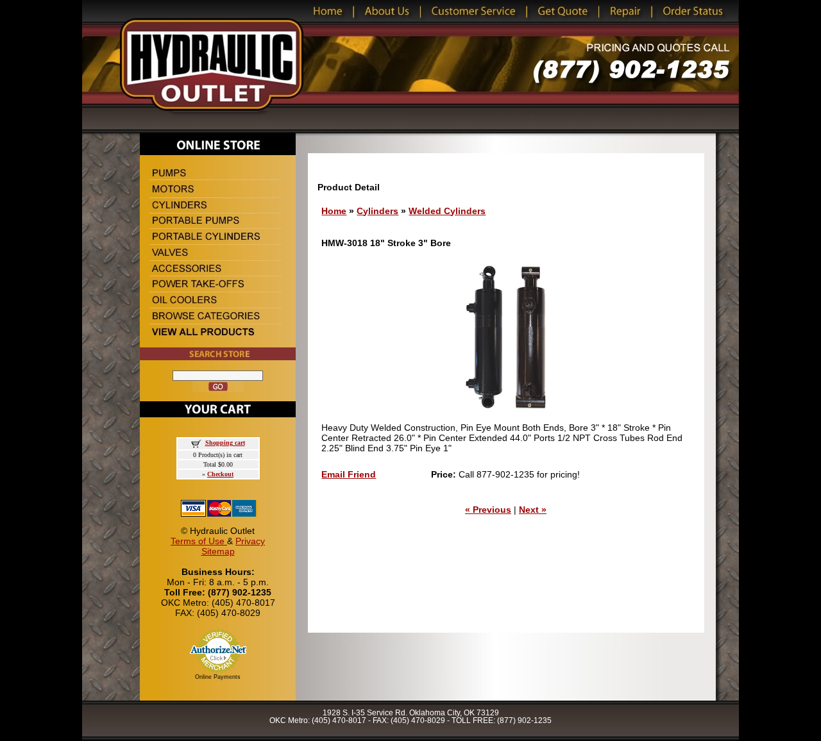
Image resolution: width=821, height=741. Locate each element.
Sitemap (218, 551)
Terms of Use (199, 541)
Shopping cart (225, 442)
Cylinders (377, 211)
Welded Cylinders (447, 211)
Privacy (250, 541)
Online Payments (218, 677)
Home (333, 211)
